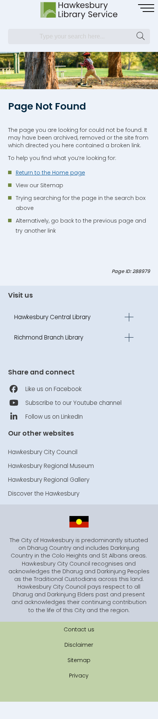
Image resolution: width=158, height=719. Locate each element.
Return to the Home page (50, 172)
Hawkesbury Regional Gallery (48, 480)
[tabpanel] (79, 70)
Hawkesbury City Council (42, 452)
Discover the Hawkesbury (43, 493)
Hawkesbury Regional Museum (51, 466)
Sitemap (79, 660)
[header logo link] (79, 10)
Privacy (79, 675)
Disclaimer (78, 645)
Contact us (79, 629)
